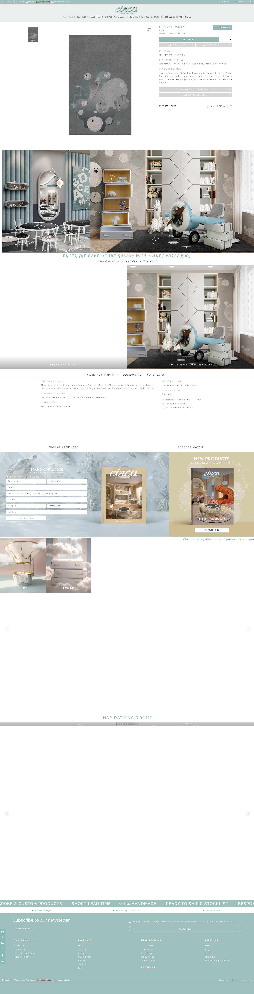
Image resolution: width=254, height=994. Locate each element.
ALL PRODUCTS (69, 17)
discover (211, 530)
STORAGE (108, 17)
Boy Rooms (147, 946)
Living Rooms (148, 961)
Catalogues (211, 957)
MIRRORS (130, 17)
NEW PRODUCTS (83, 17)
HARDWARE (154, 17)
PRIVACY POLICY (154, 921)
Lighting (82, 964)
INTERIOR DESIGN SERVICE (171, 17)
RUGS (146, 17)
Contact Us (20, 950)
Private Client (36, 477)
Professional (16, 477)
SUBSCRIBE (185, 929)
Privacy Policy (22, 957)
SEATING (100, 17)
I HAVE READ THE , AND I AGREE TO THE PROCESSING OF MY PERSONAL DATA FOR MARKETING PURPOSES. (184, 921)
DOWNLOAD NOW (26, 518)
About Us (19, 946)
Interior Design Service (217, 961)
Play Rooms (147, 953)
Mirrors (81, 961)
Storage (82, 953)
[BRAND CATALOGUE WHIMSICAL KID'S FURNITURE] (42, 910)
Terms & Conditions (24, 953)
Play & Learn (84, 957)
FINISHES (187, 17)
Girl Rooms (147, 950)
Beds (80, 946)
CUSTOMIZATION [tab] (156, 375)
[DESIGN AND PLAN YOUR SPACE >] (190, 316)
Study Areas (147, 957)
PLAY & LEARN (119, 17)
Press (207, 946)
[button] (7, 201)
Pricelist (209, 953)
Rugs (80, 968)
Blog (207, 950)
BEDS (93, 17)
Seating (82, 950)
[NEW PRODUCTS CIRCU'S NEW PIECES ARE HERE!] (212, 910)
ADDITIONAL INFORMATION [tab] (101, 375)
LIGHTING (139, 17)
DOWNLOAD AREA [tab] (132, 375)
